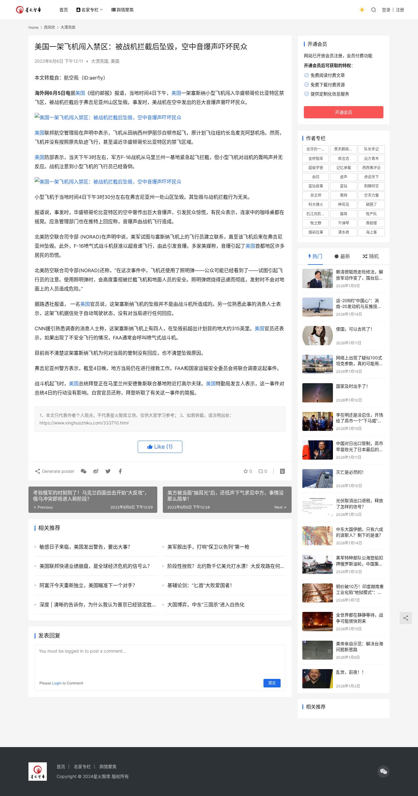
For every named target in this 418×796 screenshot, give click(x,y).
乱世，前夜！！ (351, 672)
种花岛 (343, 204)
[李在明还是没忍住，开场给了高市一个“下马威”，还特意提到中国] (317, 421)
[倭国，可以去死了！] (317, 335)
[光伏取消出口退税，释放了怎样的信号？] (317, 507)
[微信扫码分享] (83, 471)
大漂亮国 (99, 61)
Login (57, 683)
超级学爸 (315, 167)
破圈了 (371, 204)
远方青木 (371, 158)
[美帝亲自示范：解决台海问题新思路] (317, 650)
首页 (63, 9)
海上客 (371, 232)
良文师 (315, 195)
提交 (272, 683)
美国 (115, 61)
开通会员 (343, 112)
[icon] (383, 771)
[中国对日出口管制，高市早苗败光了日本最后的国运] (317, 450)
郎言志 (343, 158)
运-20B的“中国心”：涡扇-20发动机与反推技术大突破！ (359, 306)
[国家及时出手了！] (317, 392)
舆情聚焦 (125, 9)
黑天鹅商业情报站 (345, 149)
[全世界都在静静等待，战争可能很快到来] (317, 621)
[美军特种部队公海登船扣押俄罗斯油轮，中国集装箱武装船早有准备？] (317, 564)
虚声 (343, 177)
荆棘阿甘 (371, 186)
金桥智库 (315, 158)
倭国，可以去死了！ (355, 328)
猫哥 (343, 214)
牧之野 (315, 223)
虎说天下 (371, 177)
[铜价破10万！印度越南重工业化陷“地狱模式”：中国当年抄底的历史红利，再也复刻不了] (317, 593)
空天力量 (371, 195)
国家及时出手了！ (353, 386)
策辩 (343, 195)
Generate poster (57, 471)
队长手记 (371, 149)
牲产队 (371, 214)
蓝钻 (343, 186)
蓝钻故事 (315, 186)
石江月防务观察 (317, 214)
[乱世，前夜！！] (317, 678)
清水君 (343, 232)
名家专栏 (90, 9)
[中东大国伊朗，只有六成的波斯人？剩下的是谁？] (317, 536)
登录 (386, 9)
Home (33, 27)
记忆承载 (343, 167)
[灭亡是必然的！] (317, 478)
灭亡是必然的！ (351, 472)
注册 (400, 9)
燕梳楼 (371, 223)
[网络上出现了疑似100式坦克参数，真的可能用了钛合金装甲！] (317, 364)
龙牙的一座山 (317, 149)
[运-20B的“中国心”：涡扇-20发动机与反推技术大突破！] (317, 307)
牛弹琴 (343, 223)
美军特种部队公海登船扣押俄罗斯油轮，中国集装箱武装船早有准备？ (359, 563)
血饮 (315, 177)
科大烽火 (315, 204)
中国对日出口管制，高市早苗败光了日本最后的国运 (359, 449)
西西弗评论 (371, 167)
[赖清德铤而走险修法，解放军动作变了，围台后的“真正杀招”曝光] (317, 278)
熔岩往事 (315, 232)
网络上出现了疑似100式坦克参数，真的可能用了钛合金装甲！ (359, 363)
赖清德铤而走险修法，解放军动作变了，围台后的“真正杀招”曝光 (359, 277)
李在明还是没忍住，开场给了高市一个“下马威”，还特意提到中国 (359, 420)
